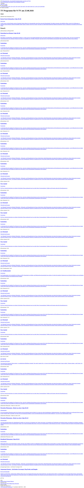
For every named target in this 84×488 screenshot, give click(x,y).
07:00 (1, 6)
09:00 (6, 6)
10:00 (9, 6)
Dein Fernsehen (3, 483)
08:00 (4, 6)
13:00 (16, 6)
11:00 (11, 6)
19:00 (31, 6)
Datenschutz (5, 486)
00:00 (43, 6)
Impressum (10, 486)
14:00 (19, 6)
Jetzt (1, 4)
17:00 (26, 6)
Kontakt (8, 481)
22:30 (6, 4)
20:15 (3, 4)
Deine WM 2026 (15, 483)
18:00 (28, 6)
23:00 (41, 6)
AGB (1, 486)
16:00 (24, 6)
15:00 (21, 6)
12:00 (14, 6)
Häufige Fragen (3, 481)
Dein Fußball (9, 483)
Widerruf (12, 481)
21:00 (36, 6)
